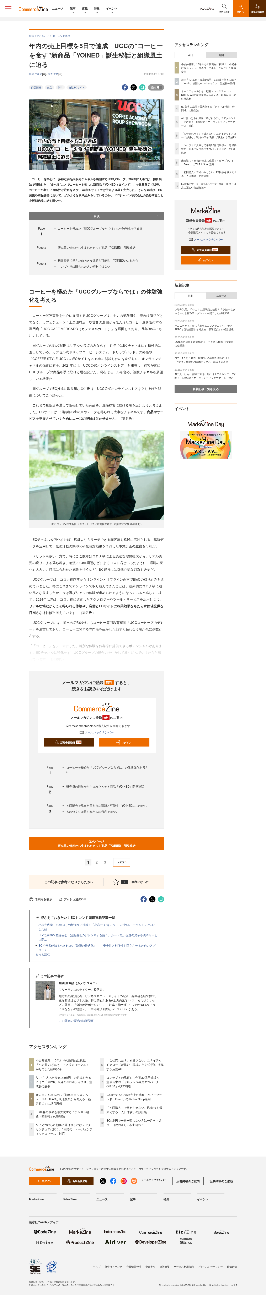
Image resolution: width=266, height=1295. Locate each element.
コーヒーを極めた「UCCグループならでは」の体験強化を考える (100, 228)
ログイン (126, 742)
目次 (97, 216)
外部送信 (232, 1266)
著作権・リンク (113, 1266)
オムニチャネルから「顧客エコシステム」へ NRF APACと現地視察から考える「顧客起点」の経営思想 (63, 1099)
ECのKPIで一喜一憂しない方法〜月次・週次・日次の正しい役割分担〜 (133, 1122)
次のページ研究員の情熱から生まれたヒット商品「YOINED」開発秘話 (96, 843)
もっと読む (43, 954)
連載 (85, 8)
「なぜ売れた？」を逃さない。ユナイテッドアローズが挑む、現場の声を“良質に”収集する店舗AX (135, 1064)
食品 (49, 87)
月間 (221, 55)
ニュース (58, 8)
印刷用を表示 (43, 899)
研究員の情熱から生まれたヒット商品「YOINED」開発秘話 (96, 247)
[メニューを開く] (8, 8)
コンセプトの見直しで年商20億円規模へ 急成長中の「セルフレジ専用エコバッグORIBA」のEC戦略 (134, 1081)
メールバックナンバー (99, 732)
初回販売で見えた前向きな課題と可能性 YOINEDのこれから (98, 260)
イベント (112, 8)
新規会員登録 (70, 742)
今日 (190, 55)
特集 (97, 8)
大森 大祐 (53, 74)
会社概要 (165, 1266)
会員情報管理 (133, 1266)
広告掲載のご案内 (188, 1181)
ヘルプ (97, 1266)
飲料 (60, 87)
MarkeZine (36, 1199)
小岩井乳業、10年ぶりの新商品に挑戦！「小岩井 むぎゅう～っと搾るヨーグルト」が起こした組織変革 (64, 1064)
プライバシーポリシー (210, 1266)
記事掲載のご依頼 (221, 1181)
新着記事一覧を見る (206, 389)
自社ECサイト (77, 87)
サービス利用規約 (184, 1266)
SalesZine (70, 1199)
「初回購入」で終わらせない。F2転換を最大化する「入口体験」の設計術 (134, 1109)
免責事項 (150, 1266)
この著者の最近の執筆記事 (76, 1020)
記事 (73, 8)
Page (41, 247)
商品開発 (36, 87)
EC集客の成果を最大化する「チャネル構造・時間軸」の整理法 (62, 1114)
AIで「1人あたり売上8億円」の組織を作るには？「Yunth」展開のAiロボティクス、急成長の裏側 (64, 1081)
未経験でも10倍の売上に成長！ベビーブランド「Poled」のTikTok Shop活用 (134, 1097)
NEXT (121, 862)
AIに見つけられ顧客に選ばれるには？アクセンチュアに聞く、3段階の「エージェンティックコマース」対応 (64, 1129)
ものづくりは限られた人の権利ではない (84, 266)
